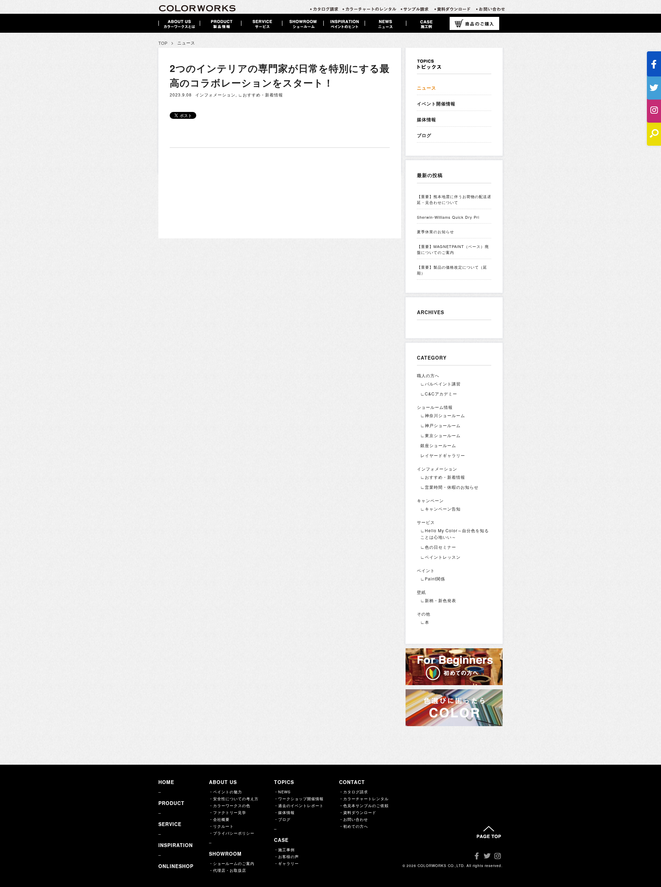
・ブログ (282, 819)
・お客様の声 (286, 856)
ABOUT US (223, 781)
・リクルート (221, 826)
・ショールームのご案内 (231, 863)
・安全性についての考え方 (234, 798)
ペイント (426, 570)
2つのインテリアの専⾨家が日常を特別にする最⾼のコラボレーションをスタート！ (280, 75)
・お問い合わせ (353, 819)
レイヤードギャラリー (442, 455)
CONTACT (352, 781)
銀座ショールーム (438, 445)
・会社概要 (219, 819)
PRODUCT (171, 803)
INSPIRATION (175, 845)
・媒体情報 (284, 812)
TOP (163, 43)
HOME (166, 781)
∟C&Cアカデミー (438, 393)
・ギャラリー (286, 863)
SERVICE (169, 824)
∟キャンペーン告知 (440, 509)
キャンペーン (430, 500)
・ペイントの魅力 (225, 791)
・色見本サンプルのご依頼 (364, 805)
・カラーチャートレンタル (364, 798)
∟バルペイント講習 (440, 383)
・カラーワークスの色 (229, 805)
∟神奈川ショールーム (442, 415)
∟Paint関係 (432, 578)
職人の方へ (428, 375)
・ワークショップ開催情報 (299, 798)
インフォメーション (215, 94)
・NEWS (282, 791)
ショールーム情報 (435, 407)
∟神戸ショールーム (440, 425)
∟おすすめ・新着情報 (260, 94)
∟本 (424, 622)
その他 (423, 614)
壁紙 (421, 592)
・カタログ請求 (353, 791)
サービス (426, 522)
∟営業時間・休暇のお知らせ (449, 487)
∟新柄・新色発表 (438, 600)
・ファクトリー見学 (227, 812)
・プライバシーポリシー (231, 833)
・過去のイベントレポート (299, 805)
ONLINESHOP (175, 866)
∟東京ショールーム (440, 435)
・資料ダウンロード (357, 812)
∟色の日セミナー (438, 547)
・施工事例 (284, 849)
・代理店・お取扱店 (227, 870)
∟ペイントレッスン (440, 557)
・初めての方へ (353, 826)
